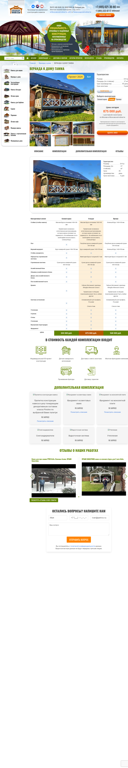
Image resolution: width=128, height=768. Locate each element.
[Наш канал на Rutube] (38, 7)
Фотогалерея (89, 58)
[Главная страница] (27, 58)
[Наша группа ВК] (33, 7)
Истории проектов (76, 58)
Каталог (33, 58)
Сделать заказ (112, 133)
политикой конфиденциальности (82, 546)
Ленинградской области (82, 12)
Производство (109, 58)
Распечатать (104, 91)
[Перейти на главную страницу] (16, 16)
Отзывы (99, 58)
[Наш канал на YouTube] (42, 7)
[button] (31, 97)
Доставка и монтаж (60, 58)
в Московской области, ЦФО (60, 12)
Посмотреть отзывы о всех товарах (43, 500)
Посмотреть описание (45, 421)
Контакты (120, 58)
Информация (43, 58)
